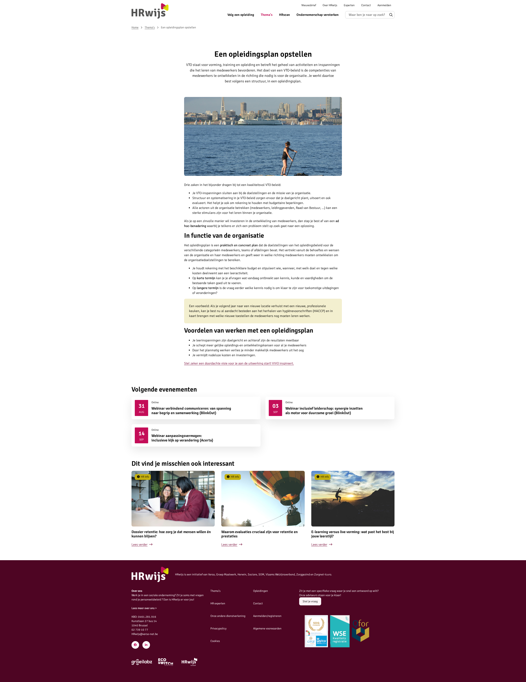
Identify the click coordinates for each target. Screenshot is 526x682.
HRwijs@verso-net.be (145, 634)
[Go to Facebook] (135, 645)
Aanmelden (384, 5)
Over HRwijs (330, 5)
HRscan (284, 15)
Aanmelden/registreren (267, 616)
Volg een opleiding (240, 15)
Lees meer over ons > (144, 608)
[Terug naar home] (150, 11)
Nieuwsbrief (308, 5)
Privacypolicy (218, 628)
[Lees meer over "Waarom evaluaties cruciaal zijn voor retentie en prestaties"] (263, 509)
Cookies (215, 641)
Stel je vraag (310, 601)
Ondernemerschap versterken (317, 15)
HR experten (217, 603)
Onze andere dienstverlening (227, 616)
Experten (349, 5)
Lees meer (196, 408)
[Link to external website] (142, 662)
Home (135, 27)
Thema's (266, 15)
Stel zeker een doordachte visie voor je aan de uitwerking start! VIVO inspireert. (239, 363)
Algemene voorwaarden (267, 628)
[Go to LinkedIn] (146, 645)
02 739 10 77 (140, 629)
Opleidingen (260, 591)
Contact (366, 5)
